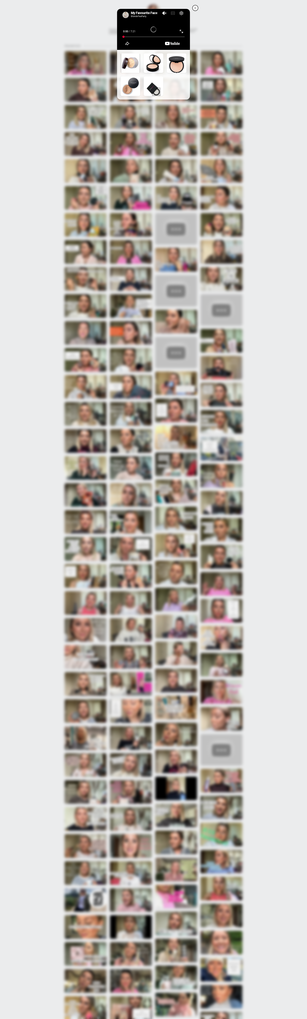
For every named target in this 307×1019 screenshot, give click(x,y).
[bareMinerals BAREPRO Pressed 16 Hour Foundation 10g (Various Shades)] (176, 63)
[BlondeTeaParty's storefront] (195, 8)
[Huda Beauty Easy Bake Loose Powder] (153, 86)
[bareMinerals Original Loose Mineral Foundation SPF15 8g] (130, 86)
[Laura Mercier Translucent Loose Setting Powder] (130, 63)
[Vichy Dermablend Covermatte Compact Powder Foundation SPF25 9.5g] (153, 63)
